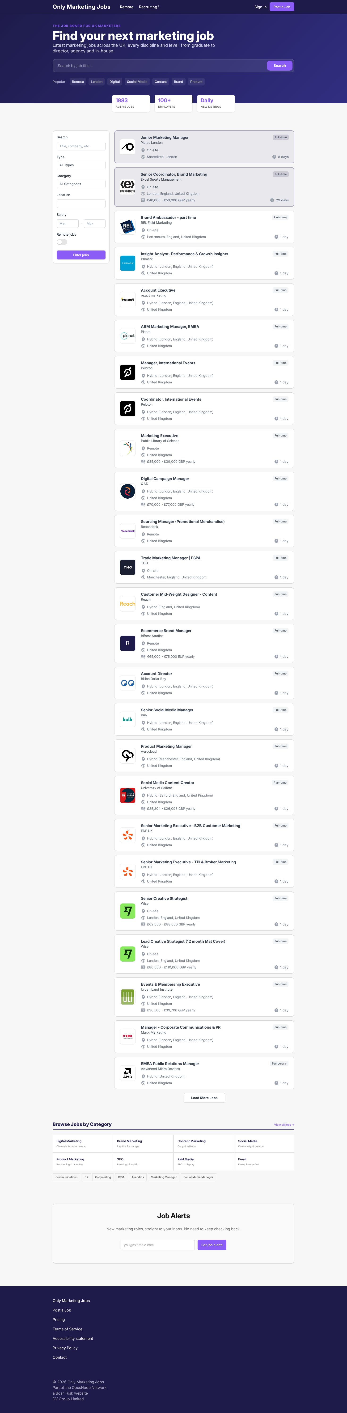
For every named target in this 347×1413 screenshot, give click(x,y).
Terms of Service (67, 1329)
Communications (66, 1177)
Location (63, 195)
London (96, 82)
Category (64, 176)
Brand (178, 82)
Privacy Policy (65, 1347)
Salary (62, 214)
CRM (121, 1177)
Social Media (137, 82)
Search (280, 65)
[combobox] (81, 203)
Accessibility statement (73, 1338)
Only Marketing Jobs (81, 6)
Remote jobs (66, 234)
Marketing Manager (164, 1177)
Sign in (260, 6)
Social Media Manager (198, 1177)
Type (60, 157)
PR (86, 1177)
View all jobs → (284, 1124)
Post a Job (282, 7)
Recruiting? (149, 6)
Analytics (137, 1177)
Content (161, 82)
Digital (115, 82)
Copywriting (103, 1177)
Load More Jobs (204, 1098)
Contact (60, 1357)
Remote (126, 6)
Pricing (59, 1319)
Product (196, 82)
